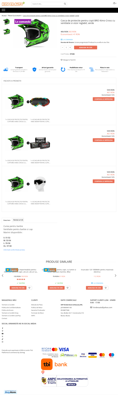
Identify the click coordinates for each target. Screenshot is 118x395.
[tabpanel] (35, 33)
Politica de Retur (36, 307)
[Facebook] (2, 328)
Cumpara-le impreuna (104, 99)
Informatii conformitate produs (14, 250)
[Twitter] (2, 336)
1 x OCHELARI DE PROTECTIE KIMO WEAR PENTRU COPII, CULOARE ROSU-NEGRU (40, 161)
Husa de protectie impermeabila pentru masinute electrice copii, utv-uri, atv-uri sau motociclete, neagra (21, 271)
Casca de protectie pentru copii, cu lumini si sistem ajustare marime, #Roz (59, 271)
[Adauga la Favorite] (29, 288)
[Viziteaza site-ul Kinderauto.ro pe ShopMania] (10, 392)
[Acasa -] (13, 4)
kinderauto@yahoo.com (102, 307)
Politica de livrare (7, 310)
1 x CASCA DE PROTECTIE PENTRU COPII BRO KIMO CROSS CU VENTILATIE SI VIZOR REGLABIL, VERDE (16, 120)
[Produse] (4, 10)
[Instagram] (2, 342)
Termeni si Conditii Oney (10, 313)
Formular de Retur (37, 313)
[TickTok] (2, 339)
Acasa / (5, 15)
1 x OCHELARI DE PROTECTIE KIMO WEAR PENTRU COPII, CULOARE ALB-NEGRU (40, 203)
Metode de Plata (37, 305)
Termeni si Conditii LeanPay (11, 316)
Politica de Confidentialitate (11, 307)
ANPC (33, 316)
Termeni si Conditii (8, 305)
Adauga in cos (85, 47)
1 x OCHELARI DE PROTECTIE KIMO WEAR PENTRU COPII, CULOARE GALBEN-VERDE (40, 120)
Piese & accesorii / (15, 15)
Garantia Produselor (38, 310)
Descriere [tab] (6, 220)
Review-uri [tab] (18, 220)
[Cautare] (65, 4)
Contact (4, 318)
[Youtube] (2, 334)
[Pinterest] (2, 331)
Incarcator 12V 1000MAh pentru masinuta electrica (97, 271)
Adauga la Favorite (69, 60)
